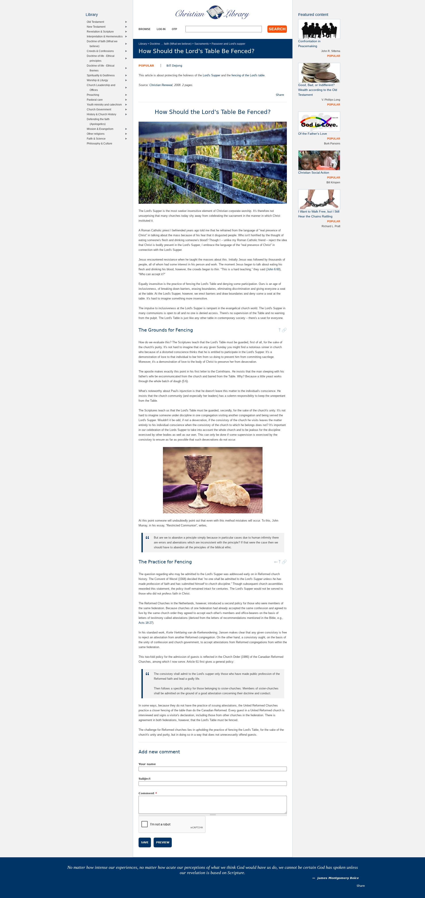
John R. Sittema (330, 51)
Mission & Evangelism (101, 128)
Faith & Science (97, 138)
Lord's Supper (211, 75)
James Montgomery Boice (338, 878)
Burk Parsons (332, 143)
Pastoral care (96, 99)
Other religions (97, 133)
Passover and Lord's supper (228, 43)
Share (280, 94)
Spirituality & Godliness (102, 75)
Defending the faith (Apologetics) (99, 121)
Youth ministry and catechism (105, 104)
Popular (146, 65)
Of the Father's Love (312, 133)
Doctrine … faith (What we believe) (170, 43)
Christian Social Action (313, 172)
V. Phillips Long (331, 99)
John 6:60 (273, 269)
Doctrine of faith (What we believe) (103, 44)
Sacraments (201, 43)
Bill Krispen (333, 182)
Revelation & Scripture (101, 31)
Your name (147, 764)
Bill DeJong (174, 65)
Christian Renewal (160, 85)
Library (143, 43)
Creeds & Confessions (101, 51)
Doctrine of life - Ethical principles (102, 58)
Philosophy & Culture (100, 143)
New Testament (97, 26)
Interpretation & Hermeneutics (106, 36)
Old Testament (96, 21)
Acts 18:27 (146, 622)
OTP (174, 29)
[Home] (212, 12)
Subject (145, 778)
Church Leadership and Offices (102, 87)
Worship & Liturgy (98, 80)
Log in (161, 29)
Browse (145, 29)
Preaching (94, 94)
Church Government (100, 109)
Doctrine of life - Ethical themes (102, 68)
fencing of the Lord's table (248, 75)
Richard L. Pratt (331, 226)
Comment (148, 793)
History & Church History (102, 114)
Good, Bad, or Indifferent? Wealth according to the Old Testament (317, 89)
